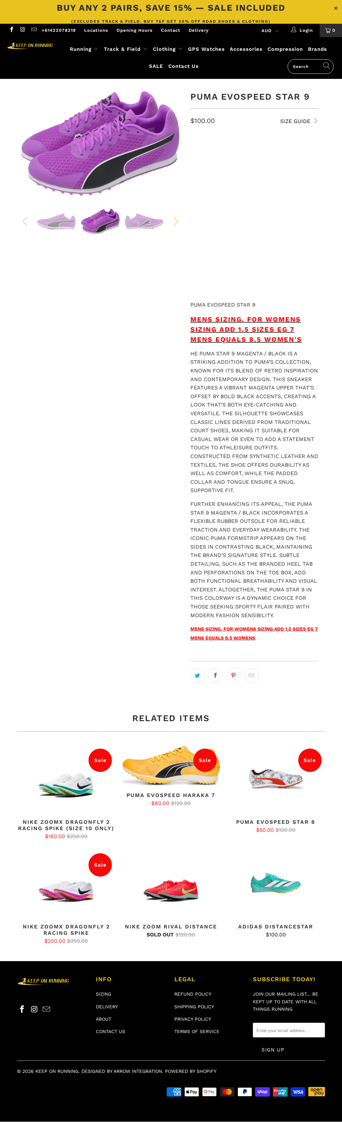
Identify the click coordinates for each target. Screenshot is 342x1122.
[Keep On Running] (31, 46)
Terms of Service (196, 1031)
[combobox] (311, 66)
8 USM (279, 166)
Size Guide (296, 121)
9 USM (228, 183)
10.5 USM (204, 199)
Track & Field (123, 49)
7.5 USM (254, 166)
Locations (96, 30)
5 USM (252, 149)
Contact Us (183, 66)
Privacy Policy (192, 1019)
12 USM (286, 199)
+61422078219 (59, 30)
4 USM (201, 149)
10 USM (281, 183)
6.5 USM (203, 166)
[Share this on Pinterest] (233, 675)
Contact (170, 30)
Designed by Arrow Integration (121, 1071)
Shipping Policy (194, 1006)
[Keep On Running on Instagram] (22, 30)
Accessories (246, 49)
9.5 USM (254, 183)
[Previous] (26, 143)
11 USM (231, 199)
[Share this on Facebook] (215, 675)
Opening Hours (135, 30)
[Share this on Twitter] (197, 675)
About (103, 1019)
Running (81, 49)
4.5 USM (226, 149)
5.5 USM (278, 149)
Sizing (103, 994)
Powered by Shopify (190, 1071)
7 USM (228, 166)
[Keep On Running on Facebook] (11, 30)
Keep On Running (56, 1071)
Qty (194, 232)
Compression (285, 49)
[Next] (175, 143)
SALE (156, 66)
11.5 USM (258, 199)
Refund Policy (192, 994)
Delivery (199, 30)
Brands (317, 49)
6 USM (304, 149)
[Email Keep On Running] (34, 30)
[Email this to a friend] (251, 675)
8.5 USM (203, 183)
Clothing (164, 49)
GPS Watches (206, 49)
